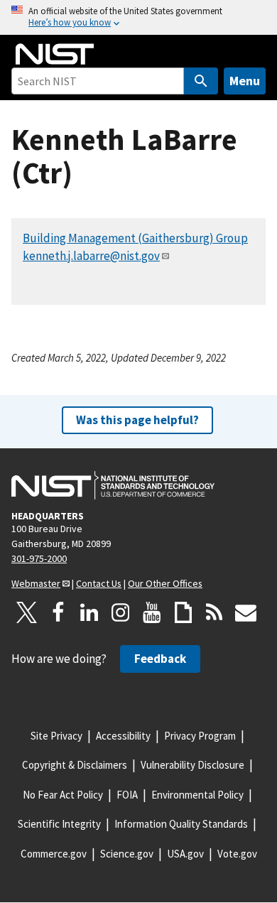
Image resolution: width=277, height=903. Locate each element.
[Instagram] (120, 612)
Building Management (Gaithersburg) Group (135, 238)
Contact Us (98, 583)
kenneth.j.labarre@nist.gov (91, 256)
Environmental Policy (197, 794)
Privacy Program (200, 735)
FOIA (127, 794)
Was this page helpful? (137, 420)
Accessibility (123, 735)
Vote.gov (237, 853)
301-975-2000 (39, 558)
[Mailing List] (245, 612)
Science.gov (126, 853)
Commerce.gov (54, 853)
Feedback (160, 658)
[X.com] (27, 612)
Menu (244, 80)
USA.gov (185, 853)
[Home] (55, 53)
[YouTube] (152, 612)
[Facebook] (58, 612)
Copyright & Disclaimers (74, 765)
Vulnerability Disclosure (192, 765)
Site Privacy (56, 735)
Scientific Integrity (59, 824)
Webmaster (35, 583)
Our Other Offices (165, 583)
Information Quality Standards (181, 824)
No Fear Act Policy (63, 794)
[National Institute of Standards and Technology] (112, 485)
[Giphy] (183, 612)
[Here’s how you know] (138, 17)
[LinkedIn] (89, 612)
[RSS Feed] (214, 612)
